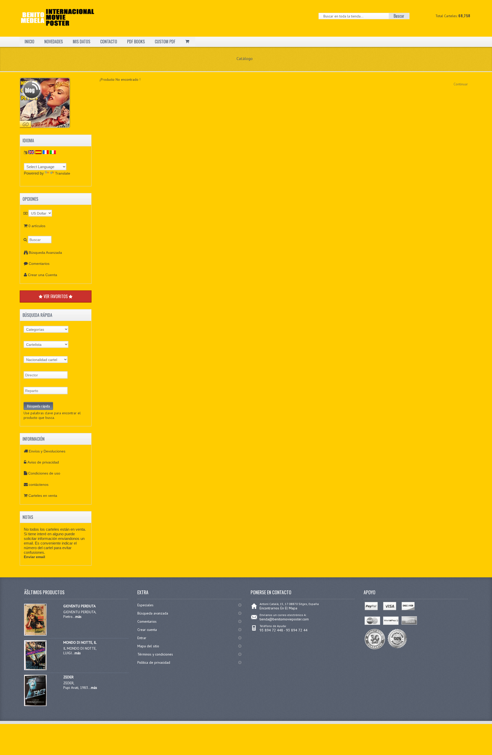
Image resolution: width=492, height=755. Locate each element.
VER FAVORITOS (56, 296)
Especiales (145, 605)
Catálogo (245, 58)
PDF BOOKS (136, 41)
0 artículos (36, 226)
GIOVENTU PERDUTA (79, 606)
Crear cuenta (147, 629)
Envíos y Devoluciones (47, 451)
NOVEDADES (53, 41)
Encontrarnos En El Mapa (278, 608)
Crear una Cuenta (42, 275)
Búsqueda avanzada (152, 613)
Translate (62, 173)
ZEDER (68, 677)
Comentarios (39, 263)
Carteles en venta (42, 496)
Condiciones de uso (44, 473)
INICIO (29, 41)
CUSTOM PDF (165, 41)
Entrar (141, 638)
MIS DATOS (81, 41)
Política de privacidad (153, 662)
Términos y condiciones (155, 654)
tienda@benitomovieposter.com (284, 619)
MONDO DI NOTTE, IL (80, 642)
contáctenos (38, 484)
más (78, 616)
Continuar (461, 84)
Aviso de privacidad (43, 462)
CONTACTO (108, 41)
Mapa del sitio (148, 646)
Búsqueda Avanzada (45, 252)
